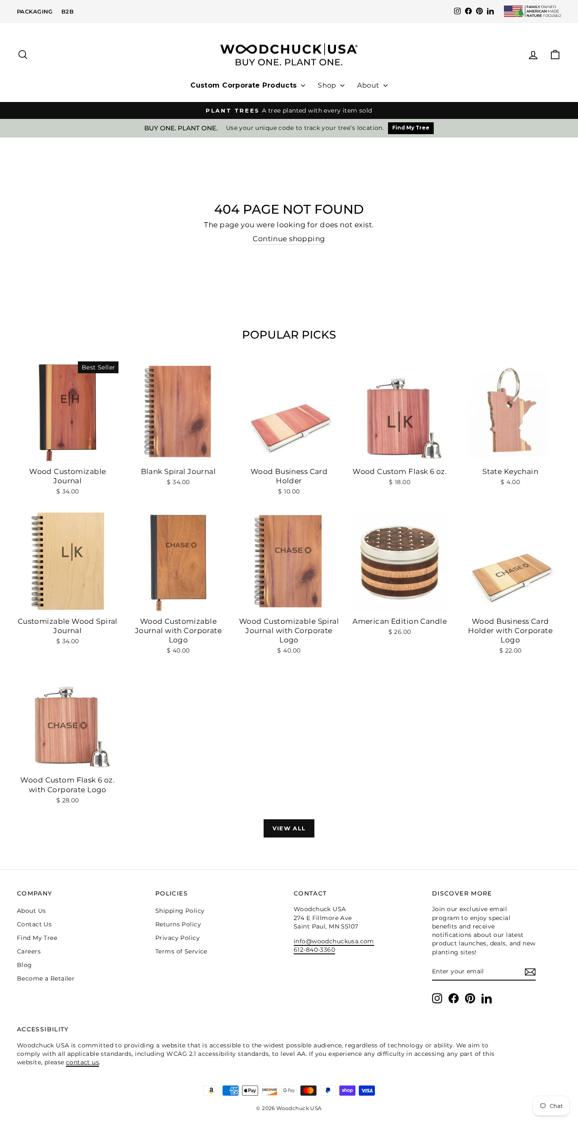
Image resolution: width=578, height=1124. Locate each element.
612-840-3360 (314, 949)
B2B (67, 11)
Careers (29, 951)
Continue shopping (289, 238)
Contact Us (34, 924)
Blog (24, 965)
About (369, 85)
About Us (31, 911)
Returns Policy (178, 924)
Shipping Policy (179, 911)
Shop (328, 85)
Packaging (35, 11)
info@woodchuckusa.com (334, 941)
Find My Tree (410, 127)
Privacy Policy (177, 938)
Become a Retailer (45, 978)
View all (289, 828)
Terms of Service (181, 951)
